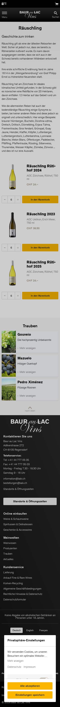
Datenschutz (14, 667)
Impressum (30, 667)
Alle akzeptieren (30, 685)
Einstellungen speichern (30, 694)
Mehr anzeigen (16, 661)
